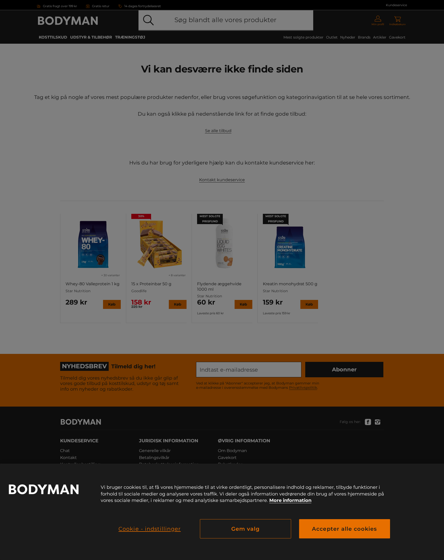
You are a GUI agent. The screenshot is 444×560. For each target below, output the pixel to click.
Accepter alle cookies (344, 529)
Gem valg (245, 529)
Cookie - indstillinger (149, 529)
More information (290, 500)
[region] (222, 512)
